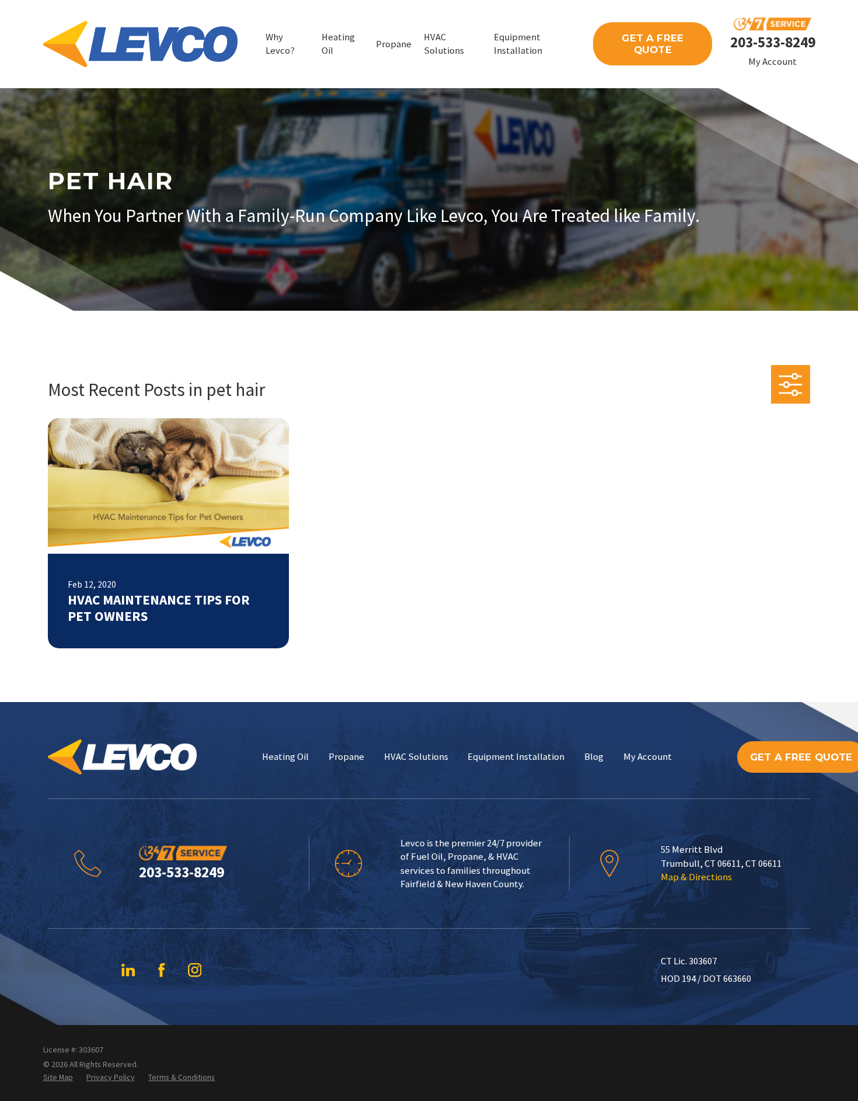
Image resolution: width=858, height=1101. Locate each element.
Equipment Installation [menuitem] (518, 44)
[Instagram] (194, 970)
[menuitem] (58, 1077)
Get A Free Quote (652, 43)
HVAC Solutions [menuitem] (444, 44)
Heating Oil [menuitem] (338, 44)
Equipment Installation (516, 757)
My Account (772, 61)
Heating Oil (285, 757)
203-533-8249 (772, 42)
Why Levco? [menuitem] (280, 44)
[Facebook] (161, 970)
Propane (346, 757)
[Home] (140, 44)
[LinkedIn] (128, 970)
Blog (594, 757)
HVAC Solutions (416, 757)
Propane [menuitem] (393, 44)
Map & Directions (696, 877)
